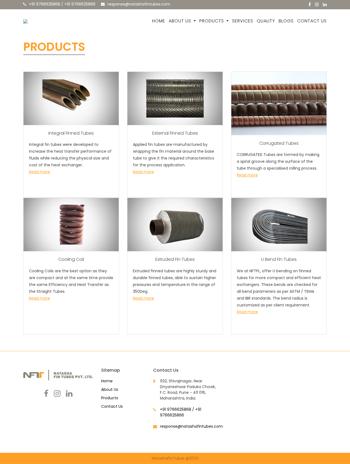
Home (158, 21)
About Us (180, 21)
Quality (266, 21)
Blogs (286, 21)
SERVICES (242, 21)
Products (212, 21)
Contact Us (312, 21)
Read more (39, 172)
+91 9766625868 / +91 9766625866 (62, 4)
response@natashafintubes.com (138, 4)
